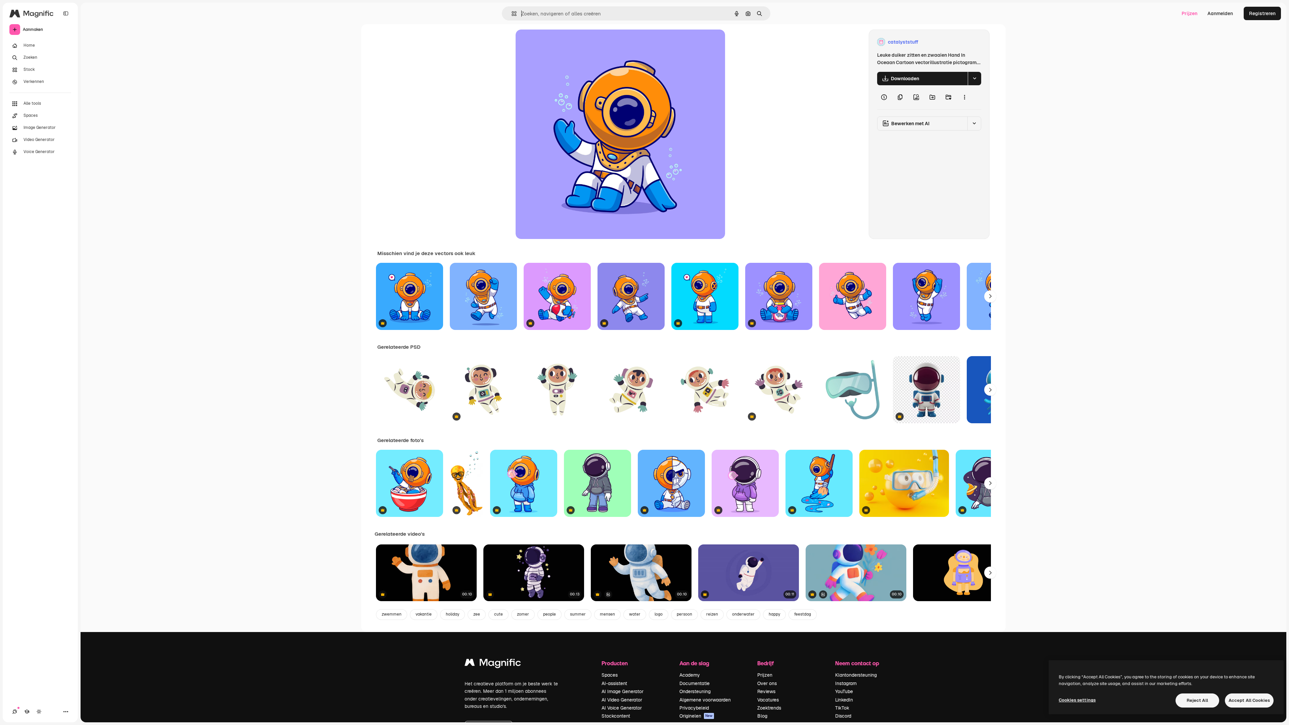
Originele (559, 42)
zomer (523, 614)
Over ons (767, 683)
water (634, 614)
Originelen (696, 716)
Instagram (846, 683)
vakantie (424, 614)
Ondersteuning (695, 691)
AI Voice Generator (622, 708)
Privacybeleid (694, 708)
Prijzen (1189, 13)
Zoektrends (769, 708)
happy (774, 614)
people (549, 614)
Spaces (610, 675)
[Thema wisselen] (39, 711)
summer (578, 614)
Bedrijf (765, 663)
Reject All (1197, 700)
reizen (712, 614)
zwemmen (391, 614)
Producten (615, 663)
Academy (689, 675)
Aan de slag (694, 663)
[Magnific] (493, 664)
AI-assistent (614, 683)
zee (476, 614)
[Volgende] (990, 296)
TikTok (842, 708)
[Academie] (26, 711)
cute (498, 614)
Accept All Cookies (1249, 700)
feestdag (802, 614)
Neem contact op (857, 663)
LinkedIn (844, 700)
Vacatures (768, 700)
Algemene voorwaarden (705, 700)
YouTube (844, 691)
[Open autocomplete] (511, 13)
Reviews (766, 691)
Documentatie (694, 683)
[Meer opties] (964, 97)
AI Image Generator (622, 691)
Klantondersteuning (856, 675)
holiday (452, 614)
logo (659, 614)
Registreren (1262, 13)
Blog (762, 716)
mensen (607, 614)
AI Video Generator (622, 700)
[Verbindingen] (14, 711)
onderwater (743, 614)
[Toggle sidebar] (65, 13)
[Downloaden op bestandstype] (974, 78)
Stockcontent (616, 716)
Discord (843, 716)
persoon (684, 614)
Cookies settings (1077, 700)
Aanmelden (1220, 13)
